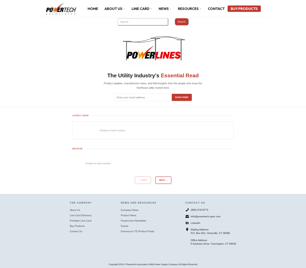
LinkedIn (195, 223)
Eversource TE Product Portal (137, 231)
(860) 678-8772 (199, 209)
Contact (216, 8)
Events (124, 226)
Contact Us (76, 231)
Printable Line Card (80, 220)
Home (93, 8)
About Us (75, 210)
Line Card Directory (81, 215)
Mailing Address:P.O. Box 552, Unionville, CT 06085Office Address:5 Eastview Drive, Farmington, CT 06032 (213, 236)
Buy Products (244, 8)
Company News (129, 210)
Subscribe (182, 97)
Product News (128, 215)
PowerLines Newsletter (133, 220)
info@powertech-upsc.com (206, 216)
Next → (163, 180)
